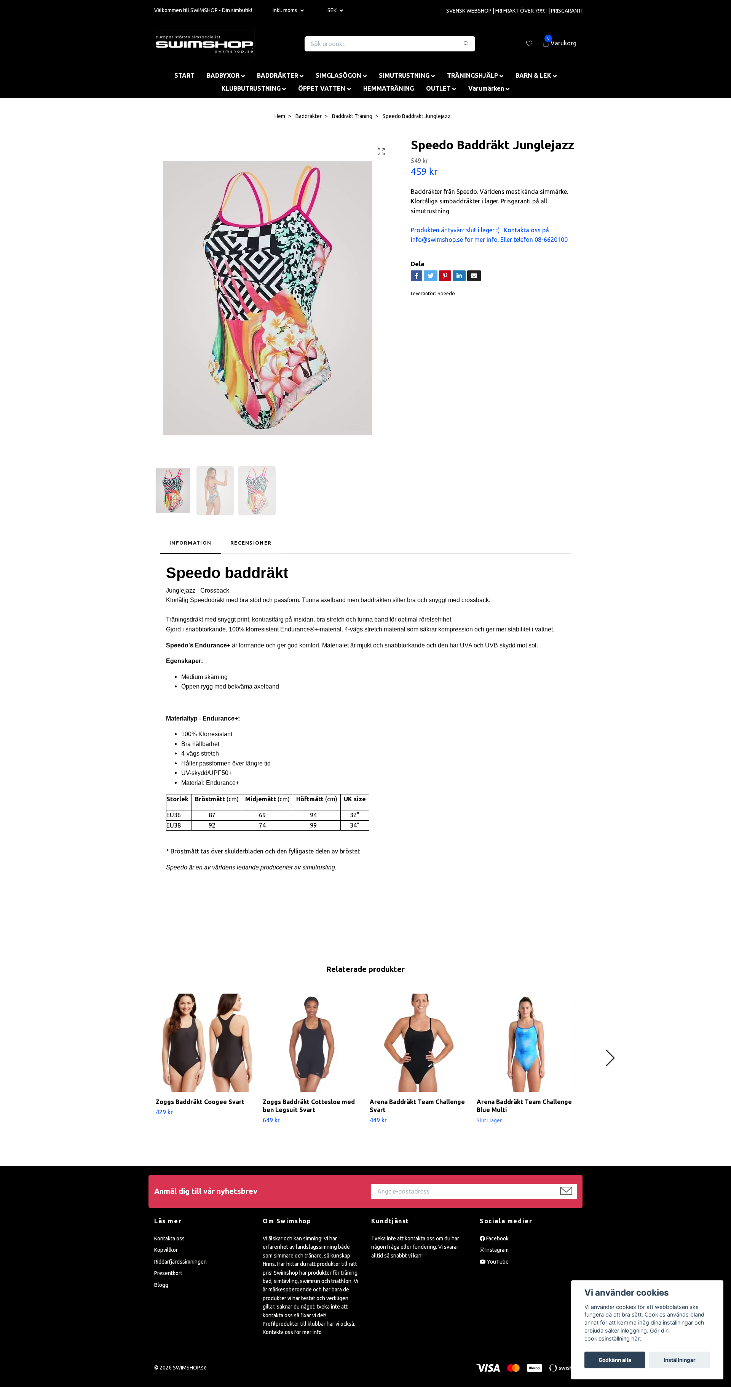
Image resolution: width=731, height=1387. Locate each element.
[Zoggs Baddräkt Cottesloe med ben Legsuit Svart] (312, 1043)
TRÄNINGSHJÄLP (472, 75)
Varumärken (486, 88)
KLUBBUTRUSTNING (251, 88)
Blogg (161, 1285)
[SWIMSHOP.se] (205, 43)
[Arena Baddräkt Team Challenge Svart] (419, 1043)
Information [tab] (190, 542)
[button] (610, 1058)
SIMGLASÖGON (338, 75)
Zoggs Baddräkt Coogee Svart (200, 1101)
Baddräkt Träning (352, 116)
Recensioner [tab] (250, 542)
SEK (332, 10)
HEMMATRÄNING (388, 88)
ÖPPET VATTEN (321, 88)
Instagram (496, 1250)
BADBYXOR (223, 75)
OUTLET (438, 88)
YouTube (497, 1262)
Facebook (497, 1238)
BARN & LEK (533, 75)
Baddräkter (308, 116)
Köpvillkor (166, 1250)
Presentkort (168, 1273)
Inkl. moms (285, 10)
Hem (280, 116)
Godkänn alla (615, 1360)
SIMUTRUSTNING (404, 75)
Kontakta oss (169, 1238)
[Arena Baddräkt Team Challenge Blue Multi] (526, 1043)
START (184, 75)
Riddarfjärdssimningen (180, 1262)
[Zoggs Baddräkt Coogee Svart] (205, 1043)
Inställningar (680, 1360)
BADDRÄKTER (277, 75)
